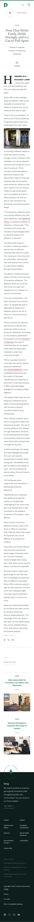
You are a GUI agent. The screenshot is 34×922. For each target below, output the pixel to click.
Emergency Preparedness (24, 826)
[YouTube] (19, 915)
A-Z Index (7, 899)
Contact (6, 820)
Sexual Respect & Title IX (9, 842)
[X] (9, 915)
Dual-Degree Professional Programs (15, 863)
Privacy (6, 894)
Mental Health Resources (24, 834)
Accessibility (24, 840)
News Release (10, 662)
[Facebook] (5, 915)
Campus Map (8, 848)
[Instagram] (14, 915)
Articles (17, 25)
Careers (22, 820)
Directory (7, 833)
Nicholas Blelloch (15, 369)
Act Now (8, 806)
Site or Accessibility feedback (13, 904)
